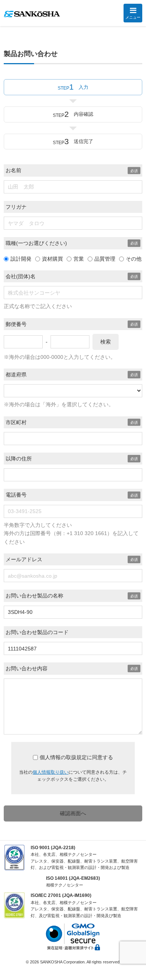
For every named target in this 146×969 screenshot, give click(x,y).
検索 (105, 342)
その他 (134, 259)
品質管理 (104, 259)
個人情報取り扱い (51, 772)
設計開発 (20, 259)
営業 (78, 259)
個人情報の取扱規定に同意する (76, 757)
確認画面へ (73, 813)
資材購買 (52, 259)
